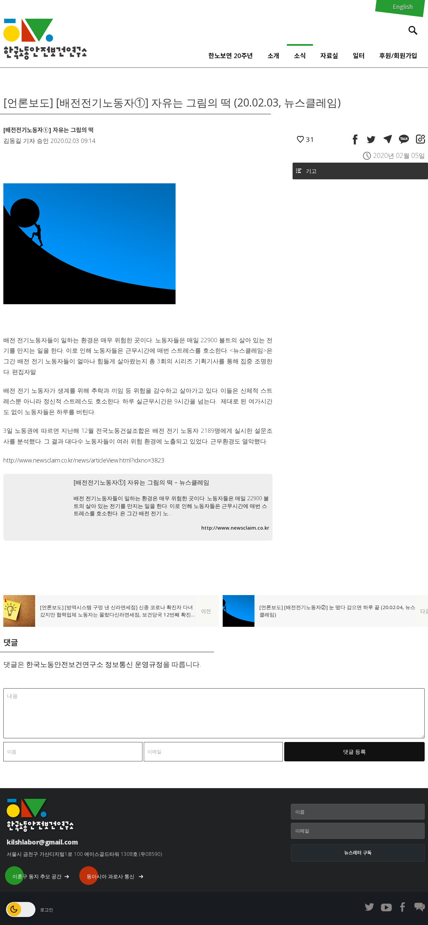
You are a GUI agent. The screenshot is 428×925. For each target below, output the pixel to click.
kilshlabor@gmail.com (42, 842)
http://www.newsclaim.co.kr (235, 528)
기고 (311, 171)
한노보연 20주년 (230, 55)
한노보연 (45, 39)
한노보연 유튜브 (386, 907)
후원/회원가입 (398, 55)
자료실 (329, 55)
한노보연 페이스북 (403, 907)
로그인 (46, 910)
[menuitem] (230, 54)
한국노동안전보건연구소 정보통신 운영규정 (94, 664)
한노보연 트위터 (369, 907)
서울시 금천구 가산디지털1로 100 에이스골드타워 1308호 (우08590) (84, 854)
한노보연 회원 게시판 (419, 907)
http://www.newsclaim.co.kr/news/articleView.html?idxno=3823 (84, 460)
